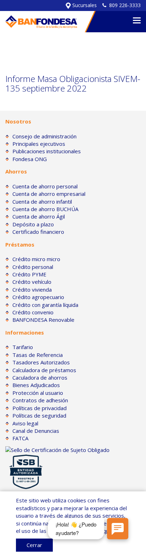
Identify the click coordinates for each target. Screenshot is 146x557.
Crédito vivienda (32, 289)
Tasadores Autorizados (41, 362)
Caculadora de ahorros (39, 377)
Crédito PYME (29, 274)
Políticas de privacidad (39, 408)
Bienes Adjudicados (36, 384)
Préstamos (19, 244)
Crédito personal (32, 266)
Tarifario (22, 347)
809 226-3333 (125, 5)
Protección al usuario (37, 392)
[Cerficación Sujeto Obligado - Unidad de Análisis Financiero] (57, 449)
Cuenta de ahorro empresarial (48, 193)
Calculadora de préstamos (44, 370)
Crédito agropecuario (38, 296)
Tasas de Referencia (37, 354)
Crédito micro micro (36, 259)
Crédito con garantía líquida (45, 304)
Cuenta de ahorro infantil (42, 201)
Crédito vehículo (31, 281)
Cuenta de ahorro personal (45, 186)
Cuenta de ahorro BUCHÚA (45, 209)
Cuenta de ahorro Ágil (38, 216)
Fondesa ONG (29, 158)
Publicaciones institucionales (46, 151)
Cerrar (34, 544)
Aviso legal (25, 423)
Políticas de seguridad (39, 415)
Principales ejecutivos (38, 143)
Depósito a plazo (33, 224)
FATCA (20, 438)
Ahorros (16, 171)
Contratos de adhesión (40, 400)
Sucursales (84, 5)
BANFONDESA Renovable (43, 319)
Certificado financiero (38, 231)
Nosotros (18, 121)
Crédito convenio (33, 312)
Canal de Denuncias (35, 430)
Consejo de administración (44, 136)
